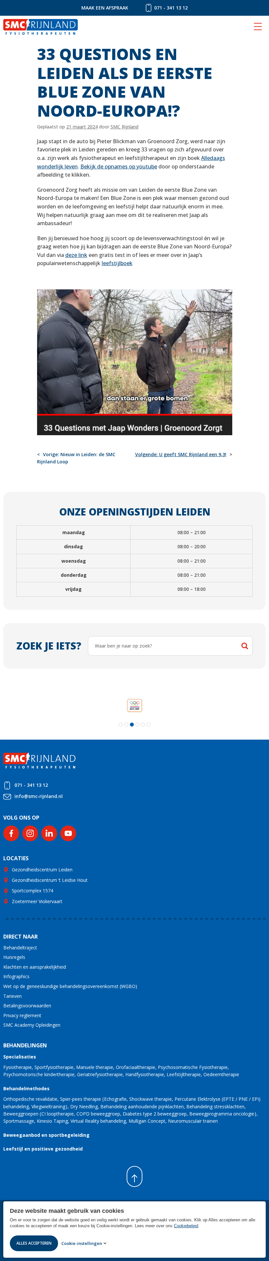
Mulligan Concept (147, 1121)
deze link (76, 255)
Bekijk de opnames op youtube (118, 166)
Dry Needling (84, 1106)
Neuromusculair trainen (193, 1121)
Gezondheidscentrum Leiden (42, 869)
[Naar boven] (134, 1176)
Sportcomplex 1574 (32, 890)
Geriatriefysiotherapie (100, 1074)
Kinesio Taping (52, 1121)
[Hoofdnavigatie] (258, 27)
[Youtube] (68, 833)
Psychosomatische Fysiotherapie (193, 1067)
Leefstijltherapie (184, 1074)
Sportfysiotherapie (53, 1067)
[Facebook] (11, 833)
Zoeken (245, 646)
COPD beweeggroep (98, 1114)
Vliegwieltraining (48, 1106)
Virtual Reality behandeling (98, 1121)
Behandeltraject (20, 947)
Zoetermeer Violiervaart (37, 901)
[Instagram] (30, 833)
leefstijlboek (117, 263)
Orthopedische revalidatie (30, 1099)
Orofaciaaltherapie (135, 1067)
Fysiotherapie (17, 1067)
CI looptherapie (57, 1114)
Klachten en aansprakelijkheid (34, 967)
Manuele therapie (94, 1067)
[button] (121, 725)
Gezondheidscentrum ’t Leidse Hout (50, 880)
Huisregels (14, 957)
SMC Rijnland (124, 127)
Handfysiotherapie (144, 1074)
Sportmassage (18, 1121)
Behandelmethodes (26, 1088)
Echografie (115, 1099)
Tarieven (12, 996)
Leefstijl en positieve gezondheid (43, 1149)
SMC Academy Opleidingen (31, 1025)
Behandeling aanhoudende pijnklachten (142, 1106)
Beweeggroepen (20, 1114)
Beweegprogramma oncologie (221, 1114)
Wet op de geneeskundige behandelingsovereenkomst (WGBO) (70, 986)
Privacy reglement (22, 1015)
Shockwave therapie (150, 1099)
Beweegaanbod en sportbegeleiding (46, 1135)
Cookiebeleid (186, 1225)
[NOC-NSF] (134, 705)
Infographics (16, 976)
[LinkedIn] (49, 833)
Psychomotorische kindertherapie (38, 1074)
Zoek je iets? (48, 645)
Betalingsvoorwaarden (27, 1005)
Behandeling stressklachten (215, 1106)
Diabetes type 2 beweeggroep (155, 1114)
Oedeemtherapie (221, 1074)
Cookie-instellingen (81, 1243)
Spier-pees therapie (80, 1099)
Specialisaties (19, 1057)
